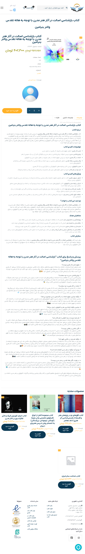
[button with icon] (79, 538)
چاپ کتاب (49, 506)
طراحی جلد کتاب (31, 521)
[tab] (79, 117)
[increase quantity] (39, 110)
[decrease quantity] (29, 110)
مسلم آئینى (78, 485)
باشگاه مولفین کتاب (32, 529)
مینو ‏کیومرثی (32, 80)
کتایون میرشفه (49, 434)
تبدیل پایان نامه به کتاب (52, 516)
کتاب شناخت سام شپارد (71, 476)
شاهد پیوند (21, 427)
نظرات (57, 118)
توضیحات (79, 118)
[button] (47, 39)
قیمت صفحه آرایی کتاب (32, 525)
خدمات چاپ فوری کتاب (32, 507)
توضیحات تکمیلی (68, 118)
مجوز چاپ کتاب (51, 512)
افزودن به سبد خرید (12, 110)
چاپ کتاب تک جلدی (31, 512)
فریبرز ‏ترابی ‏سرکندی (78, 429)
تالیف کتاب (50, 509)
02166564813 (69, 516)
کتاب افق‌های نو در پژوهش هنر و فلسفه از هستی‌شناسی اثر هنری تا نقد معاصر (70, 418)
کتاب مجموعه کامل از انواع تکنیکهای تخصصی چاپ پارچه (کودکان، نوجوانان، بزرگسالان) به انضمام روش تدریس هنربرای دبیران (42, 420)
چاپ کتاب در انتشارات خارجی (31, 517)
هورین (39, 73)
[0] (24, 8)
